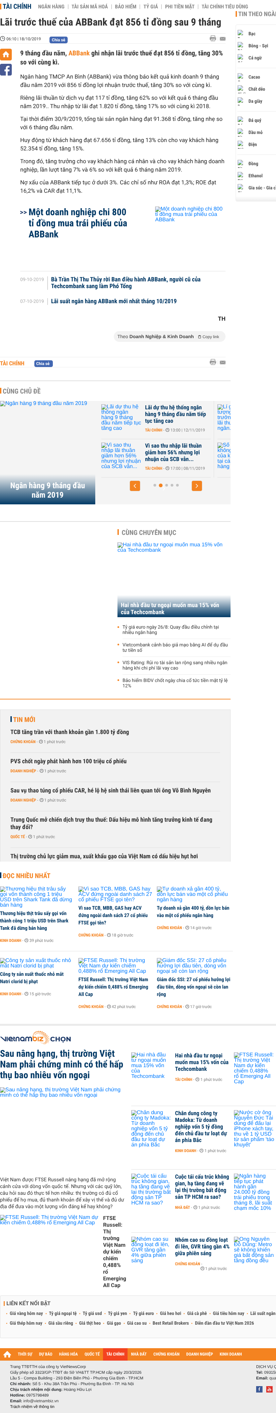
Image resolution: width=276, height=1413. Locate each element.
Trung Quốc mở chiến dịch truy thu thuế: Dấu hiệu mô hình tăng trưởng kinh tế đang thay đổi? (111, 823)
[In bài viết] (215, 38)
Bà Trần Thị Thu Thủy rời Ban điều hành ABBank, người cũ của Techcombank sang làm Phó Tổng (126, 283)
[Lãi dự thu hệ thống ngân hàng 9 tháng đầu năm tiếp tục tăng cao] (121, 417)
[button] (135, 486)
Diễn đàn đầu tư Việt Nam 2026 (224, 1323)
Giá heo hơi (170, 1313)
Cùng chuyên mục (149, 533)
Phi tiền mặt (180, 7)
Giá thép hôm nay (26, 1323)
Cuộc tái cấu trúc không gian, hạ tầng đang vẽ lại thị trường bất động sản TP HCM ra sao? (202, 1187)
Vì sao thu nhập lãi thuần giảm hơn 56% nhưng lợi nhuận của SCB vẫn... (173, 453)
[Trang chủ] (6, 54)
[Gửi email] (223, 39)
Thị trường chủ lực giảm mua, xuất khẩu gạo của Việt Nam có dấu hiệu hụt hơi (104, 856)
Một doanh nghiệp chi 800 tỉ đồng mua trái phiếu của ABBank (78, 223)
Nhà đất (182, 1207)
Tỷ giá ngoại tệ (63, 1313)
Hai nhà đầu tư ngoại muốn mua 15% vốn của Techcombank (170, 609)
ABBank (79, 53)
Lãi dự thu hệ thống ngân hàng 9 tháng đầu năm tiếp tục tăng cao (175, 414)
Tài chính (17, 6)
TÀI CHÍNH (115, 1354)
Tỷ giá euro (143, 1313)
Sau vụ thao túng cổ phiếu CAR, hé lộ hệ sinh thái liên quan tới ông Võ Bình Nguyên (110, 790)
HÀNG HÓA (68, 1354)
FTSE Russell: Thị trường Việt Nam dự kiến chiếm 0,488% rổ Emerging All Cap (113, 986)
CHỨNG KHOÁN (166, 1354)
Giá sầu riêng (60, 1323)
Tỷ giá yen (117, 1313)
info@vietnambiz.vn (41, 1401)
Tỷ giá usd (92, 1313)
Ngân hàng (51, 7)
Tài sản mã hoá (90, 7)
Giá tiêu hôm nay (228, 1313)
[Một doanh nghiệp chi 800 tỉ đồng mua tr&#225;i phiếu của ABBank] (182, 235)
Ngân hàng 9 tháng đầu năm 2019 (47, 490)
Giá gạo (114, 1323)
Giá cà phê (197, 1313)
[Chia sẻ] (6, 70)
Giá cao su (137, 1323)
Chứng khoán (23, 741)
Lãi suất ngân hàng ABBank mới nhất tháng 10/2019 (114, 301)
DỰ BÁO (46, 1354)
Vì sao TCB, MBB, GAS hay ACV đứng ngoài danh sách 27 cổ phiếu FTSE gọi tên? (113, 915)
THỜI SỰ (25, 1354)
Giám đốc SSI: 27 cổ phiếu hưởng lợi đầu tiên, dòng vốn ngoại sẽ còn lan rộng (193, 986)
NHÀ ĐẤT (138, 1354)
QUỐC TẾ (92, 1354)
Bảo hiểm (126, 7)
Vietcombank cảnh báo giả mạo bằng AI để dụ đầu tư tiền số (175, 647)
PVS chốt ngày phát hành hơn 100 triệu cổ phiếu (68, 761)
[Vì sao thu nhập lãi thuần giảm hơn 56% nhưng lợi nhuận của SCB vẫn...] (121, 456)
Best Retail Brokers (171, 1323)
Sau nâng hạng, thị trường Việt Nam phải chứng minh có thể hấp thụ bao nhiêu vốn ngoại (61, 1064)
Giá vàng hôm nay (26, 1313)
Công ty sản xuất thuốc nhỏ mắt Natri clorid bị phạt (32, 978)
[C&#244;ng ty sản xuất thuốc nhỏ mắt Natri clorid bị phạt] (37, 963)
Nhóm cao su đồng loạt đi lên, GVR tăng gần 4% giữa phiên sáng (202, 1247)
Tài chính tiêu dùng (225, 7)
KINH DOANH (231, 1354)
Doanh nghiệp (23, 771)
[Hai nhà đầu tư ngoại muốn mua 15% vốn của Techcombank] (174, 579)
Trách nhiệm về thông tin (32, 1406)
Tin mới (24, 720)
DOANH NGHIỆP (199, 1354)
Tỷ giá (150, 7)
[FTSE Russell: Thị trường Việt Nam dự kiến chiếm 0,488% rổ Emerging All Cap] (115, 966)
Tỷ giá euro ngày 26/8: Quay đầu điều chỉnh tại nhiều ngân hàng (171, 630)
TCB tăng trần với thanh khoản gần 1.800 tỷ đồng (69, 732)
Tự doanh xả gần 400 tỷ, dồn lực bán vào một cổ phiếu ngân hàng (193, 911)
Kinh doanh (10, 940)
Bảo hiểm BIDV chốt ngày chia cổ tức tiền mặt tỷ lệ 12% (175, 683)
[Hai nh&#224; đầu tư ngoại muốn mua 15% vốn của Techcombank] (151, 1065)
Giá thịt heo (90, 1323)
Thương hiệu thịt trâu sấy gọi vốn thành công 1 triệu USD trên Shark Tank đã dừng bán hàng (34, 920)
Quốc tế (17, 836)
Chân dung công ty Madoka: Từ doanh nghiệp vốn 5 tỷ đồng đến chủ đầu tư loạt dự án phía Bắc (201, 1127)
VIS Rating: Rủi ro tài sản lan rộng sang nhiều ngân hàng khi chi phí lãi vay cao (175, 665)
